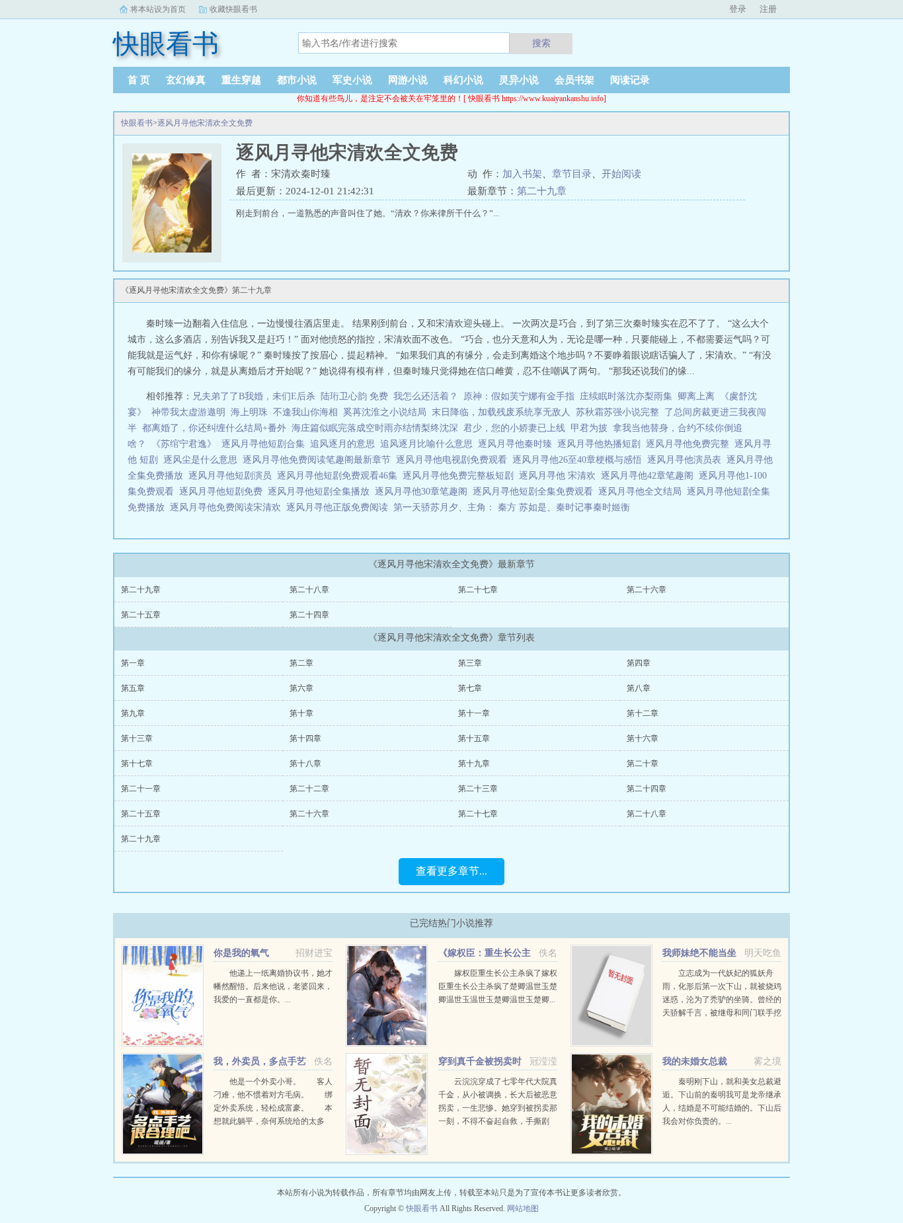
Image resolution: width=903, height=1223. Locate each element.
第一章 (133, 663)
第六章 (301, 688)
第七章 (470, 688)
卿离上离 (696, 396)
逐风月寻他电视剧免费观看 (454, 460)
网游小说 (408, 80)
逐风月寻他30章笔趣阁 (424, 491)
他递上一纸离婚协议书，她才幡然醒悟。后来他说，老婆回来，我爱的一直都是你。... (273, 986)
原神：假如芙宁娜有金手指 (518, 396)
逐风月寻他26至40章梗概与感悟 (579, 460)
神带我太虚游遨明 (188, 412)
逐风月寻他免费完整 (690, 444)
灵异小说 (519, 80)
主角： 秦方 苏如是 (507, 507)
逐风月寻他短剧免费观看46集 (340, 476)
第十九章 (474, 763)
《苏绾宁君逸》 (183, 444)
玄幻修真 (186, 80)
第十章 (301, 713)
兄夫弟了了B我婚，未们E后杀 (253, 396)
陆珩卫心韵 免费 (354, 396)
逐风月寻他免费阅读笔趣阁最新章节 (319, 460)
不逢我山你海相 (305, 412)
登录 (737, 9)
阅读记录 (630, 80)
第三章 (470, 663)
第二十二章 (309, 788)
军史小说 (352, 80)
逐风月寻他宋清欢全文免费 (205, 123)
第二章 (301, 663)
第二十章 (642, 763)
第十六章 (642, 738)
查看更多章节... (451, 871)
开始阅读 (621, 174)
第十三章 (137, 738)
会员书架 (574, 80)
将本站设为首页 (158, 9)
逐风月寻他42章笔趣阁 (650, 476)
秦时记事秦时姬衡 (593, 507)
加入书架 (522, 174)
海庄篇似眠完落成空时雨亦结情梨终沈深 (375, 428)
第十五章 (474, 738)
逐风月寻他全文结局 (642, 491)
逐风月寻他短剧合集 (265, 444)
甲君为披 (589, 428)
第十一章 (474, 713)
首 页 (139, 80)
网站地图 (523, 1208)
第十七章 (137, 763)
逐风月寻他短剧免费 (223, 491)
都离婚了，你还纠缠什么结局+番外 (214, 428)
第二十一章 (141, 788)
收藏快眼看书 (233, 9)
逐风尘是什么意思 (203, 460)
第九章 (133, 713)
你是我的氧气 (241, 953)
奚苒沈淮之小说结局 (384, 412)
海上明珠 (249, 412)
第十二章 (642, 713)
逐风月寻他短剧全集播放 (321, 491)
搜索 (541, 43)
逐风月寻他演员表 (686, 460)
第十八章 (305, 763)
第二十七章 (478, 589)
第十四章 (305, 738)
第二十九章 (542, 191)
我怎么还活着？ (425, 396)
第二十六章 (646, 589)
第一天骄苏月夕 (425, 507)
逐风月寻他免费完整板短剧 (461, 476)
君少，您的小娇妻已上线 (514, 428)
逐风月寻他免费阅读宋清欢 (228, 507)
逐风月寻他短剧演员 (232, 476)
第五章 (133, 688)
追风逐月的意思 (345, 444)
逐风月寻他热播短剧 (601, 444)
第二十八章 (309, 589)
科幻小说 (463, 80)
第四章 (638, 663)
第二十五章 (141, 614)
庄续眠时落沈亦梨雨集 (626, 396)
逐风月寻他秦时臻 (517, 444)
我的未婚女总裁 (694, 1061)
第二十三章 (478, 788)
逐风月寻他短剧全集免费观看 (535, 491)
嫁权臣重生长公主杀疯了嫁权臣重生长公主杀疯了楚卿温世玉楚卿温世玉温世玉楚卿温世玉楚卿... (497, 986)
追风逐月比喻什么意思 (429, 444)
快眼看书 (137, 123)
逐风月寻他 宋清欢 (560, 476)
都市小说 (297, 80)
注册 (768, 9)
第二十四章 (309, 614)
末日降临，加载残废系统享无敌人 (501, 412)
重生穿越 (241, 80)
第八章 (638, 688)
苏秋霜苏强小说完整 (617, 412)
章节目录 (572, 174)
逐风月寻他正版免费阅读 (339, 507)
